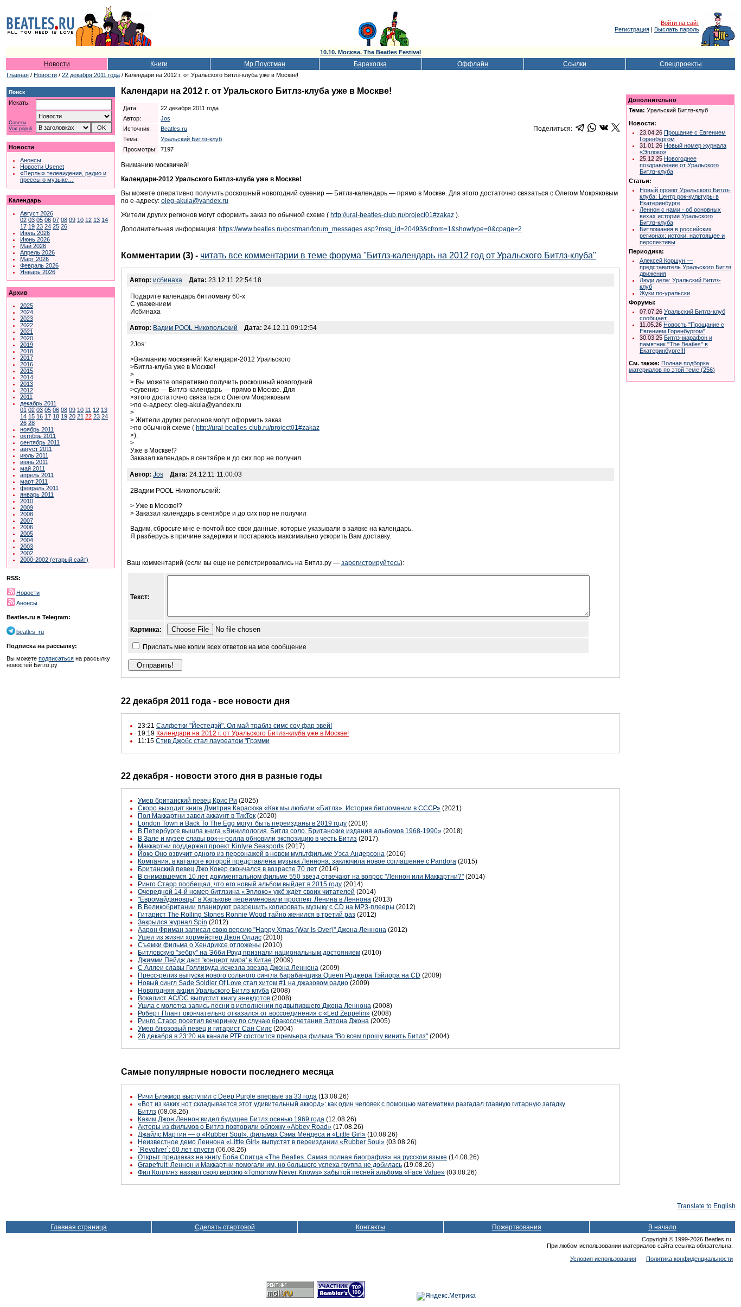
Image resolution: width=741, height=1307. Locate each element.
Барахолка (370, 64)
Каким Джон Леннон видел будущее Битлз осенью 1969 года (231, 1119)
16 (39, 416)
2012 (26, 390)
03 (31, 220)
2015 (26, 370)
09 (72, 220)
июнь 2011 (34, 462)
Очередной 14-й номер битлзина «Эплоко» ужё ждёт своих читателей (246, 892)
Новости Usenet (42, 166)
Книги (159, 64)
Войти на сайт (680, 23)
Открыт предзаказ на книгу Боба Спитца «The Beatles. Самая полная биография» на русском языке (292, 1157)
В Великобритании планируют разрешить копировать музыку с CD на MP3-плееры (266, 907)
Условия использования (603, 1258)
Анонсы (30, 160)
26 (64, 226)
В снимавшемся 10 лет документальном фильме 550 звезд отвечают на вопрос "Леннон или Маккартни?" (301, 876)
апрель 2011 (37, 475)
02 (23, 220)
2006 (26, 527)
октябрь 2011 (38, 436)
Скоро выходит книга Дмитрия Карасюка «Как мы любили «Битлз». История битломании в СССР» (289, 808)
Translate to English (706, 1206)
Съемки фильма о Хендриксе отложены (199, 945)
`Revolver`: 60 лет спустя (176, 1149)
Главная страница (78, 1227)
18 (56, 416)
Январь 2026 (37, 272)
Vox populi (20, 128)
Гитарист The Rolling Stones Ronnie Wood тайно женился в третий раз (246, 914)
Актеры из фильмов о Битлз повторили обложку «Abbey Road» (234, 1127)
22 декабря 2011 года (91, 75)
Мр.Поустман (264, 64)
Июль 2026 (35, 233)
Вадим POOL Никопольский (195, 328)
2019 (26, 344)
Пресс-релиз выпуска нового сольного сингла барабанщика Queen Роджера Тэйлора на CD (279, 975)
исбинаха (167, 280)
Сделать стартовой (225, 1227)
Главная (18, 75)
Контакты (370, 1227)
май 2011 (32, 468)
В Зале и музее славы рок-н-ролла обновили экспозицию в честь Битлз (247, 838)
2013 (26, 383)
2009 (26, 507)
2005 (26, 533)
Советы (17, 122)
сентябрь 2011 (40, 442)
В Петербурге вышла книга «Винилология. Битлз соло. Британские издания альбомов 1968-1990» (290, 831)
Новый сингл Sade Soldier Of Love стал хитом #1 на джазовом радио (243, 983)
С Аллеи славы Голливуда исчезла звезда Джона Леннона (228, 968)
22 (88, 416)
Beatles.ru (174, 128)
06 (47, 220)
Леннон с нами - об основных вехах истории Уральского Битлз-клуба (680, 216)
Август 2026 (36, 213)
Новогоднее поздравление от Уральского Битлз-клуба (679, 165)
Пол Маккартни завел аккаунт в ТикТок (196, 816)
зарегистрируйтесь (370, 563)
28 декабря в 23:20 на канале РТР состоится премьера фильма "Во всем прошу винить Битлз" (283, 1036)
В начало (662, 1227)
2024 (26, 312)
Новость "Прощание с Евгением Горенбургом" (682, 327)
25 (56, 226)
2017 (26, 357)
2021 (26, 331)
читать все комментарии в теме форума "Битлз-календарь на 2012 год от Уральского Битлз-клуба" (398, 255)
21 (80, 416)
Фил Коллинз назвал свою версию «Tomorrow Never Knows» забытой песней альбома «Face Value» (291, 1172)
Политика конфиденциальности (689, 1258)
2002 (26, 553)
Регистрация (632, 29)
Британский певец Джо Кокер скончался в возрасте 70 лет (227, 869)
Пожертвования (516, 1227)
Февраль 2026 (39, 265)
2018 (26, 351)
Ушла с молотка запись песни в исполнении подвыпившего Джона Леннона (254, 1006)
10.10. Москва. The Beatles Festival (370, 52)
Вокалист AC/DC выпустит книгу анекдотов (204, 998)
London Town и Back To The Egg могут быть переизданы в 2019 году (242, 823)
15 (31, 416)
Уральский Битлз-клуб (191, 139)
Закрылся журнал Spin (172, 922)
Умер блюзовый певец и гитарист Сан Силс (205, 1028)
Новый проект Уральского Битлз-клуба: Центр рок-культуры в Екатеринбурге (685, 196)
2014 (26, 377)
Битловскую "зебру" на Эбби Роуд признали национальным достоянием (249, 952)
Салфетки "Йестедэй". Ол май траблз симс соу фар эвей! (244, 725)
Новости (57, 64)
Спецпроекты (681, 64)
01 (23, 410)
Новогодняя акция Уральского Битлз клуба (203, 990)
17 (23, 226)
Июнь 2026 (35, 239)
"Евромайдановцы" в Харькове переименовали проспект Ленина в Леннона (254, 899)
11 (88, 410)
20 (72, 416)
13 (96, 220)
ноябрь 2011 (37, 429)
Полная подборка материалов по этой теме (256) (672, 366)
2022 (26, 325)
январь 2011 (37, 494)
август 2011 (36, 449)
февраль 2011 (39, 488)
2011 (26, 397)
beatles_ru (30, 632)
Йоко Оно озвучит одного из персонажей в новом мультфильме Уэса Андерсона (261, 854)
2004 (26, 540)
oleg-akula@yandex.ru (194, 201)
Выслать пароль (676, 29)
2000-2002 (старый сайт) (54, 559)
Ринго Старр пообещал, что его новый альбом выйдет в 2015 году (240, 884)
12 (88, 220)
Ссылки (574, 64)
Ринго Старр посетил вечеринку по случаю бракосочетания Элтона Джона (253, 1021)
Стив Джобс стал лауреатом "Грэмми (213, 741)
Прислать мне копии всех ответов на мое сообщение (224, 647)
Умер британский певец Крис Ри (187, 800)
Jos (165, 118)
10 (80, 220)
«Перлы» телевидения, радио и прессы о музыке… (63, 176)
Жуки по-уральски (665, 293)
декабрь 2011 (38, 403)
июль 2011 (34, 455)
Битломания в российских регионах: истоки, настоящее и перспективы (682, 235)
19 (31, 226)
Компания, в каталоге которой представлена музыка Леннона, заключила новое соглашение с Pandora (297, 861)
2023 (26, 318)
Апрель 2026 (37, 252)
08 (64, 220)
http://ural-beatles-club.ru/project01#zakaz (392, 215)
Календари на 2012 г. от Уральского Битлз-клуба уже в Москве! (252, 733)
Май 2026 (33, 246)
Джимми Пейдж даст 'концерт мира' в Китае (205, 960)
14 (104, 220)
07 (56, 220)
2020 (26, 338)
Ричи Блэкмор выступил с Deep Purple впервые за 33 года (227, 1096)
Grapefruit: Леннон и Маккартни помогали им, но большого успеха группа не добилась (270, 1165)
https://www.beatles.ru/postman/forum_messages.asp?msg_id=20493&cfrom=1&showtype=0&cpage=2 (370, 229)
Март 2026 (34, 259)
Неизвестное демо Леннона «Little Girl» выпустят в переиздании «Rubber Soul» (261, 1142)
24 (47, 226)
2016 (26, 364)
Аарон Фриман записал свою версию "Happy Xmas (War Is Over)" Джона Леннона (262, 930)
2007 (26, 520)
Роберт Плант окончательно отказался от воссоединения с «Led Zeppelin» (254, 1013)
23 (39, 226)
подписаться (56, 658)
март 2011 (34, 481)
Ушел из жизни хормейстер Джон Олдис (199, 937)
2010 (26, 501)
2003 (26, 546)
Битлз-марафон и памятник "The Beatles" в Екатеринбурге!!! (676, 344)
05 (39, 220)
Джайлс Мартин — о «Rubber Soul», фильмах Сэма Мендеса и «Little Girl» (252, 1134)
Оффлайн (472, 64)
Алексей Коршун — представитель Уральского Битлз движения (685, 267)
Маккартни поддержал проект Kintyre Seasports (211, 846)
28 (31, 423)
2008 (26, 514)
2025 (26, 305)
